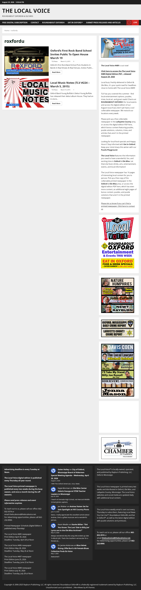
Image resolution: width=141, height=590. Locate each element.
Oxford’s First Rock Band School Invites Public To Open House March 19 (26, 61)
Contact (35, 22)
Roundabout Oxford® (53, 22)
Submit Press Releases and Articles (103, 22)
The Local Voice (26, 10)
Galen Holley (63, 469)
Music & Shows (37, 70)
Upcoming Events (12, 73)
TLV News (55, 61)
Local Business (11, 70)
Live (135, 22)
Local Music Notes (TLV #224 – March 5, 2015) (26, 93)
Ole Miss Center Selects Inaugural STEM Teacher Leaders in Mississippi (69, 491)
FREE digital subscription (14, 22)
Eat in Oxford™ (75, 22)
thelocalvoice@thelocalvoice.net (116, 538)
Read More (57, 71)
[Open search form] (124, 22)
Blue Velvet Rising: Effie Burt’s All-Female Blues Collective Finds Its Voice (70, 548)
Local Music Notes (24, 70)
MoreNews (78, 587)
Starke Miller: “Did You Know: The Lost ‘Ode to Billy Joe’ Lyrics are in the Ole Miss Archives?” (70, 527)
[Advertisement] (119, 417)
